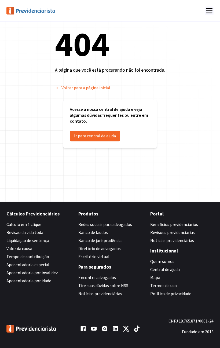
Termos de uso (163, 285)
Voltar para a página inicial (85, 88)
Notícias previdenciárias (100, 293)
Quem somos (162, 261)
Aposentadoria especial (27, 264)
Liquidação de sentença (27, 240)
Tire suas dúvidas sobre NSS (103, 285)
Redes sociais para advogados (105, 224)
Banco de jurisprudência (100, 240)
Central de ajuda (165, 269)
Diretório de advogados (99, 248)
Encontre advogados (97, 277)
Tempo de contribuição (27, 256)
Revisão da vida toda (24, 232)
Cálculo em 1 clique (23, 224)
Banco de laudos (93, 232)
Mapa (155, 277)
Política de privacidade (170, 293)
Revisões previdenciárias (172, 232)
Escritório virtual (93, 256)
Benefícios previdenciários (174, 224)
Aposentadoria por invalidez (32, 272)
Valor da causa (19, 248)
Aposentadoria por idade (28, 281)
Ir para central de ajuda (95, 136)
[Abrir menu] (209, 10)
